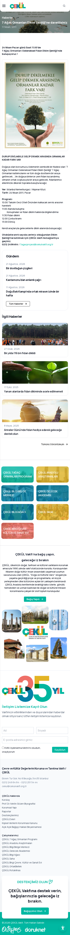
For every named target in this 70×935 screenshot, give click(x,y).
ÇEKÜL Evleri (8, 819)
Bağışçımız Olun (33, 911)
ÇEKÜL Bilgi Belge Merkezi (15, 847)
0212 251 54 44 (29, 782)
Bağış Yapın (33, 599)
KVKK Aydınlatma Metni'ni (17, 747)
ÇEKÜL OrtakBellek (12, 866)
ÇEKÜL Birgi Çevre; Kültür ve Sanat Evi (22, 862)
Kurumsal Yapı (9, 807)
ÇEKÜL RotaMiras (11, 870)
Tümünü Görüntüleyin (52, 444)
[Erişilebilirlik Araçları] (63, 928)
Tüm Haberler (16, 303)
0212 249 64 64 (10, 782)
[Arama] (64, 6)
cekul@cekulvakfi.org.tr (14, 786)
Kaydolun (60, 749)
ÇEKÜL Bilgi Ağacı (11, 854)
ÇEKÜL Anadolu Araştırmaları (17, 843)
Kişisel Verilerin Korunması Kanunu (19, 823)
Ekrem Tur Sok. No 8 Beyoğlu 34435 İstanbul (25, 778)
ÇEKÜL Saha (8, 858)
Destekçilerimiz (10, 815)
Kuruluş (6, 799)
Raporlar (6, 811)
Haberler (7, 17)
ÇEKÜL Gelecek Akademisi (16, 850)
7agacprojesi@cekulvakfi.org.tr (36, 244)
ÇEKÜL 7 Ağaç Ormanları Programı (19, 839)
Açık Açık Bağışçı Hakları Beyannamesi (22, 826)
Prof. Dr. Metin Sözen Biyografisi (18, 803)
